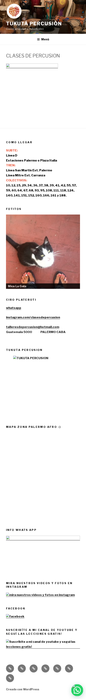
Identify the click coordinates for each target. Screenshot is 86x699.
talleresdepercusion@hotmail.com (32, 327)
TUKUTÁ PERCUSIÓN (34, 24)
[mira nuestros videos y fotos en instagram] (40, 595)
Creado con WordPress (22, 689)
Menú (45, 39)
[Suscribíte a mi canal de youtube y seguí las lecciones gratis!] (43, 647)
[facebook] (15, 616)
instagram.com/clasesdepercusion (33, 317)
